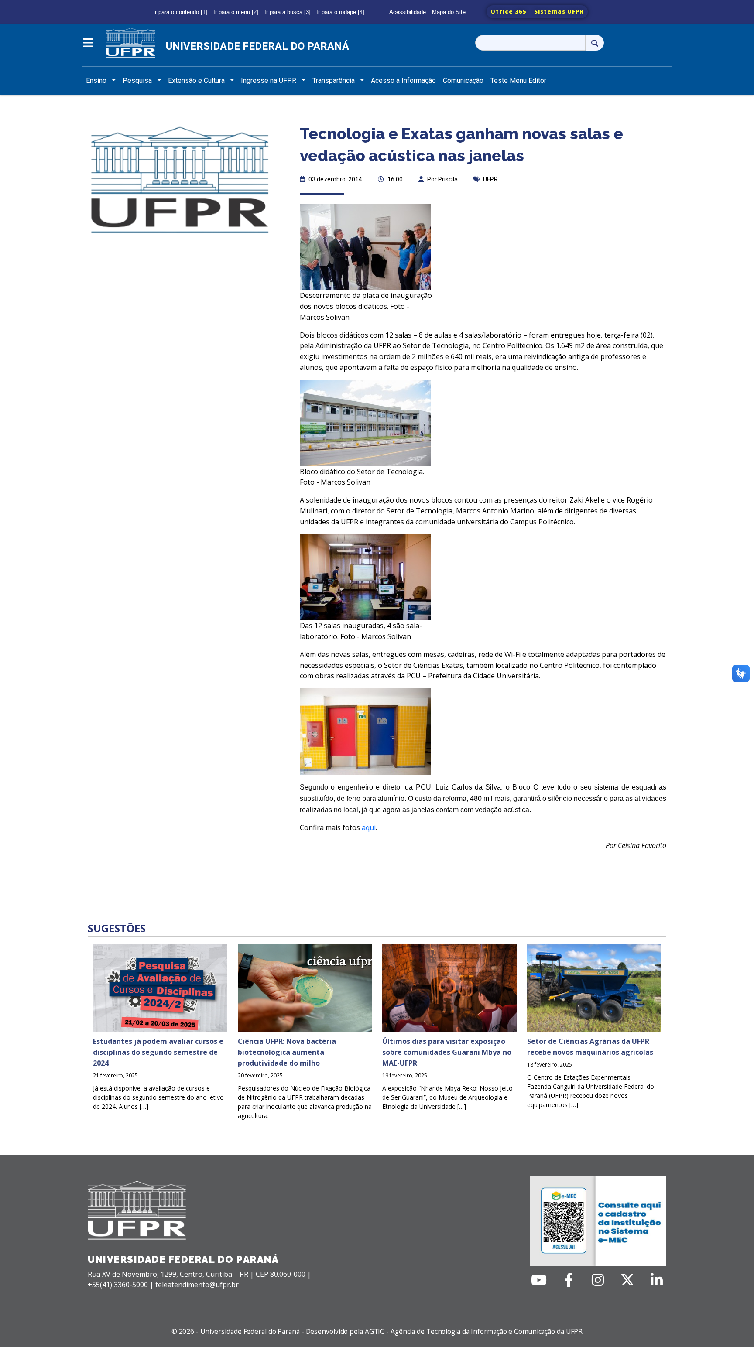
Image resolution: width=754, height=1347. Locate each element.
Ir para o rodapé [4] (340, 12)
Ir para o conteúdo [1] (180, 12)
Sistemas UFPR (559, 11)
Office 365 (508, 11)
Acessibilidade (407, 12)
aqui (369, 827)
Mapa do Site (449, 12)
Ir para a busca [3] (287, 12)
